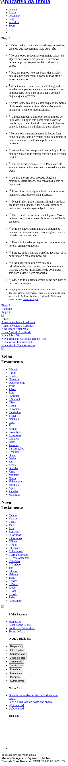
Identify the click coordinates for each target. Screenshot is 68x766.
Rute (11, 392)
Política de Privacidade (22, 628)
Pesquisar (14, 15)
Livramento (16, 673)
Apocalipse (15, 600)
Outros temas (17, 680)
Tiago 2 (5, 305)
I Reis (12, 402)
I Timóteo (14, 561)
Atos (11, 528)
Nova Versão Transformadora (18, 345)
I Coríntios (15, 534)
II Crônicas (15, 412)
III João (13, 594)
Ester (12, 422)
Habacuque (15, 481)
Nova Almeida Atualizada (16, 332)
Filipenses (14, 548)
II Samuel (14, 399)
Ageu (12, 488)
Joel (11, 461)
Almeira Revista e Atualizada (18, 322)
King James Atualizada (14, 328)
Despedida (15, 646)
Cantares (14, 438)
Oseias (12, 458)
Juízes (12, 389)
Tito (11, 567)
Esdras (12, 415)
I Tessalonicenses (18, 554)
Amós (12, 465)
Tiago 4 (5, 312)
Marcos (13, 518)
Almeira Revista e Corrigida (17, 325)
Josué (12, 385)
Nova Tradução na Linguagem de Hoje (23, 338)
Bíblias (13, 9)
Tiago (12, 577)
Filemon (13, 571)
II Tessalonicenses (19, 557)
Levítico (13, 376)
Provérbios (15, 432)
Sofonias (14, 484)
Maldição (15, 677)
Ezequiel (14, 451)
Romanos (14, 531)
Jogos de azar (17, 657)
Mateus (13, 515)
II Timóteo (15, 564)
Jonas (12, 471)
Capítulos (6, 308)
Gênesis (13, 369)
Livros (12, 12)
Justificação (16, 665)
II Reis (12, 405)
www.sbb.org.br (30, 299)
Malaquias (14, 494)
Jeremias (13, 445)
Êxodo (12, 372)
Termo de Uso (17, 631)
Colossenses (16, 551)
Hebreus (13, 574)
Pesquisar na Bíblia (20, 624)
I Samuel (14, 395)
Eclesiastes (15, 435)
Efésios (13, 544)
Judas (12, 597)
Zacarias (13, 491)
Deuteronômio (17, 382)
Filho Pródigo (17, 650)
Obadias (13, 468)
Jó (10, 425)
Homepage (15, 621)
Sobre (12, 25)
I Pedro (13, 581)
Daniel (12, 455)
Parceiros (14, 22)
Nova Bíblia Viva (11, 335)
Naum (12, 478)
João (11, 525)
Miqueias (14, 474)
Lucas (12, 521)
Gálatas (13, 541)
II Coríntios (15, 538)
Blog (11, 18)
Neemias (14, 418)
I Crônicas (14, 409)
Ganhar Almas (17, 654)
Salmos (13, 428)
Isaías (12, 441)
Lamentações (16, 448)
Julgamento (16, 661)
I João (12, 587)
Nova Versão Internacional (16, 342)
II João (13, 590)
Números (14, 379)
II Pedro (13, 584)
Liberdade (15, 669)
